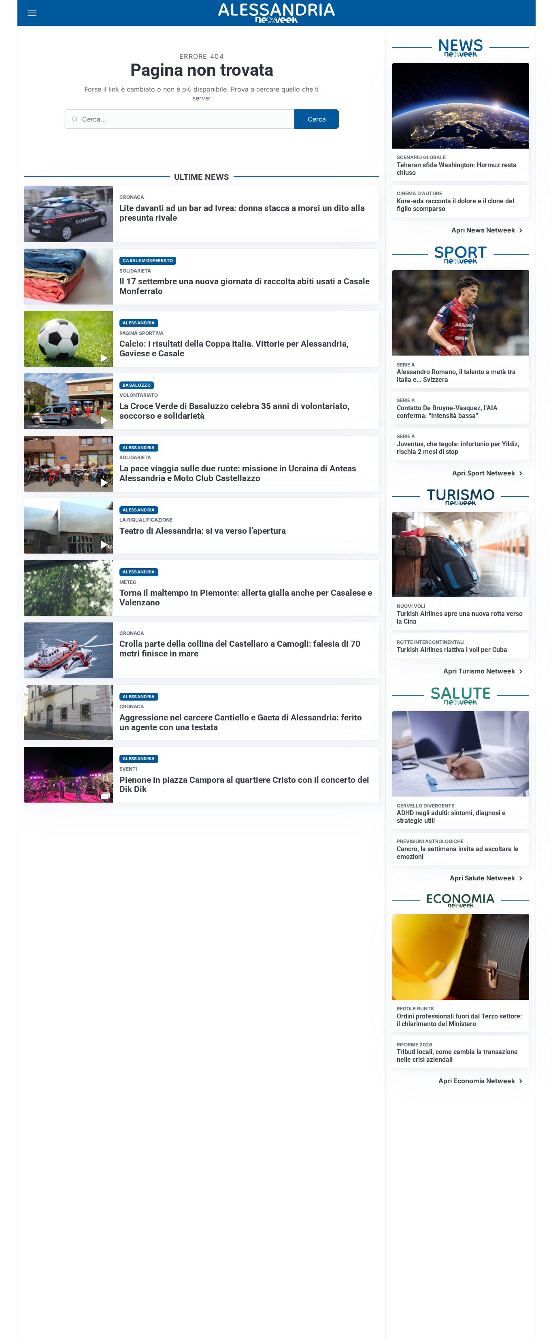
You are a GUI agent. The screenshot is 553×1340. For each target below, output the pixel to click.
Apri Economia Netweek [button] (476, 1081)
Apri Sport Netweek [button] (483, 473)
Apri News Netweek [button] (483, 230)
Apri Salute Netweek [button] (482, 878)
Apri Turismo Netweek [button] (479, 671)
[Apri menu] (32, 13)
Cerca (317, 119)
